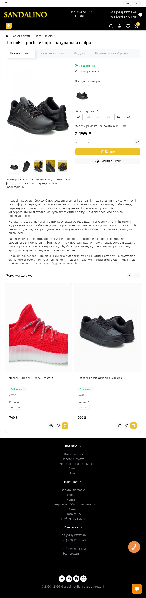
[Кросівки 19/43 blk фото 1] (38, 110)
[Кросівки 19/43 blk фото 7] (38, 166)
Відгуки (79, 53)
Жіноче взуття (73, 454)
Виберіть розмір (86, 111)
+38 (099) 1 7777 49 (123, 16)
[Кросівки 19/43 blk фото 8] (50, 166)
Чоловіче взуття (73, 459)
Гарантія (73, 495)
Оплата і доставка (73, 490)
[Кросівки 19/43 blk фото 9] (62, 166)
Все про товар (20, 53)
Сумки (73, 468)
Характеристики (52, 53)
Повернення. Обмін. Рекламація (73, 504)
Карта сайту (73, 514)
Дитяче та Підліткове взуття (73, 463)
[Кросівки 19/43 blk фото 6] (26, 166)
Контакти (73, 499)
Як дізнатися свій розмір (112, 53)
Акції (73, 473)
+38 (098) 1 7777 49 (123, 12)
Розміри (14, 402)
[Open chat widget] (137, 589)
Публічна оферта (73, 518)
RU (136, 3)
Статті (73, 509)
